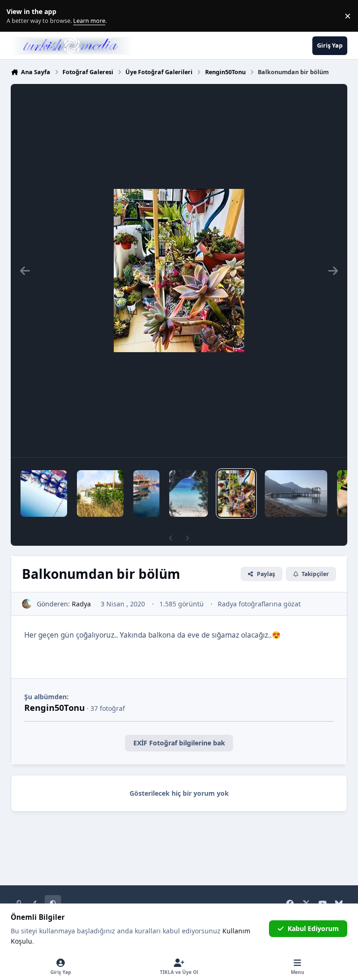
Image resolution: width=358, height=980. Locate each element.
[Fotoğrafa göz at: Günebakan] (100, 493)
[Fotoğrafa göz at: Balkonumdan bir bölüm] (236, 493)
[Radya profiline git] (27, 604)
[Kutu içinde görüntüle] (179, 270)
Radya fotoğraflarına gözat (259, 603)
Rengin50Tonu (54, 707)
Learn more (18, 16)
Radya (81, 603)
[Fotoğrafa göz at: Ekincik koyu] (296, 493)
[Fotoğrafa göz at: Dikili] (146, 493)
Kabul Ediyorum (313, 928)
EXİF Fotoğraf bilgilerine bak (179, 742)
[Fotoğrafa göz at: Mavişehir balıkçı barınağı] (44, 493)
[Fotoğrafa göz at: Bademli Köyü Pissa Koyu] (188, 493)
